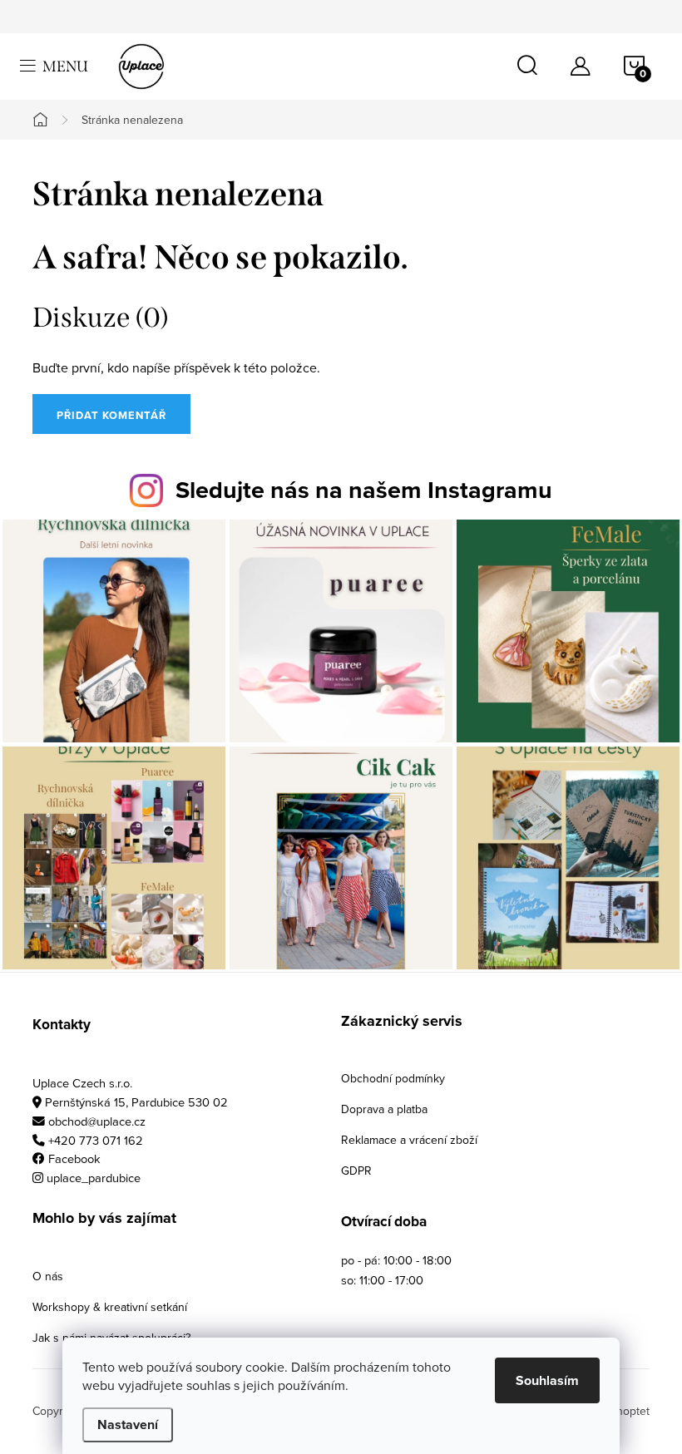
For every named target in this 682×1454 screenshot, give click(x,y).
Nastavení (127, 1424)
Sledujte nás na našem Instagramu (363, 489)
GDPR (356, 1170)
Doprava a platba (384, 1109)
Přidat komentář (111, 415)
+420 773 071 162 (95, 1140)
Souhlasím (547, 1380)
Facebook (74, 1158)
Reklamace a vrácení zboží (409, 1139)
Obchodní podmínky (393, 1078)
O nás (47, 1276)
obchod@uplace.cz (97, 1121)
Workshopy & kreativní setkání (109, 1307)
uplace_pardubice (94, 1177)
